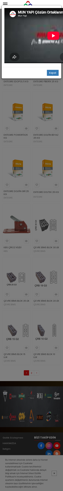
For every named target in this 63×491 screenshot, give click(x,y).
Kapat (52, 73)
